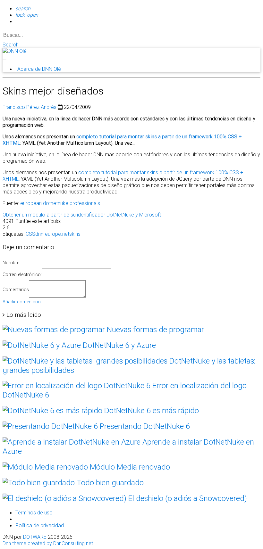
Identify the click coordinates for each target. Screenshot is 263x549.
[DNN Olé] (15, 51)
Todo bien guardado (109, 482)
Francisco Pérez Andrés (29, 107)
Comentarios (16, 289)
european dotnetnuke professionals (60, 203)
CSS (30, 234)
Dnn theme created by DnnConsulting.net (48, 543)
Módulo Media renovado (129, 466)
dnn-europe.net (52, 234)
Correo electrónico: (22, 274)
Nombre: (11, 263)
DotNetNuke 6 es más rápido (150, 410)
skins (75, 234)
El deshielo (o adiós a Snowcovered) (186, 498)
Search (11, 44)
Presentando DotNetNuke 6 (144, 426)
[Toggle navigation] (4, 59)
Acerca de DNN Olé (39, 69)
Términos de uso (34, 512)
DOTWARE (35, 537)
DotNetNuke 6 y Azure (118, 345)
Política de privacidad (39, 525)
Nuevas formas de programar (154, 329)
